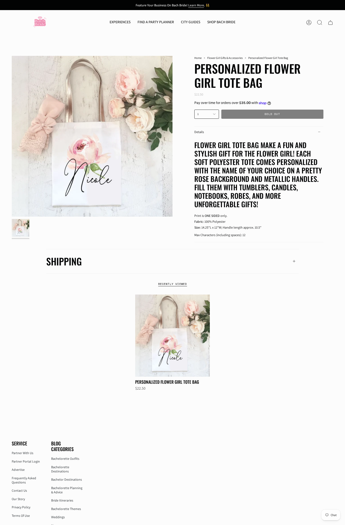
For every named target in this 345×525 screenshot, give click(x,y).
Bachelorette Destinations (60, 469)
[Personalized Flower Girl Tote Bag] (172, 336)
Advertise (18, 470)
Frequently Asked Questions (24, 480)
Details (199, 132)
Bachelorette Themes (66, 509)
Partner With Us (22, 453)
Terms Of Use (21, 516)
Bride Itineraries (62, 500)
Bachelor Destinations (66, 479)
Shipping (64, 261)
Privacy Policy (21, 507)
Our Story (18, 499)
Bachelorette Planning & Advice (66, 490)
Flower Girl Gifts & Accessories (225, 58)
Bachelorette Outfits (65, 458)
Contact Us (19, 490)
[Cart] (330, 23)
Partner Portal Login (26, 461)
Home (198, 58)
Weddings (58, 517)
